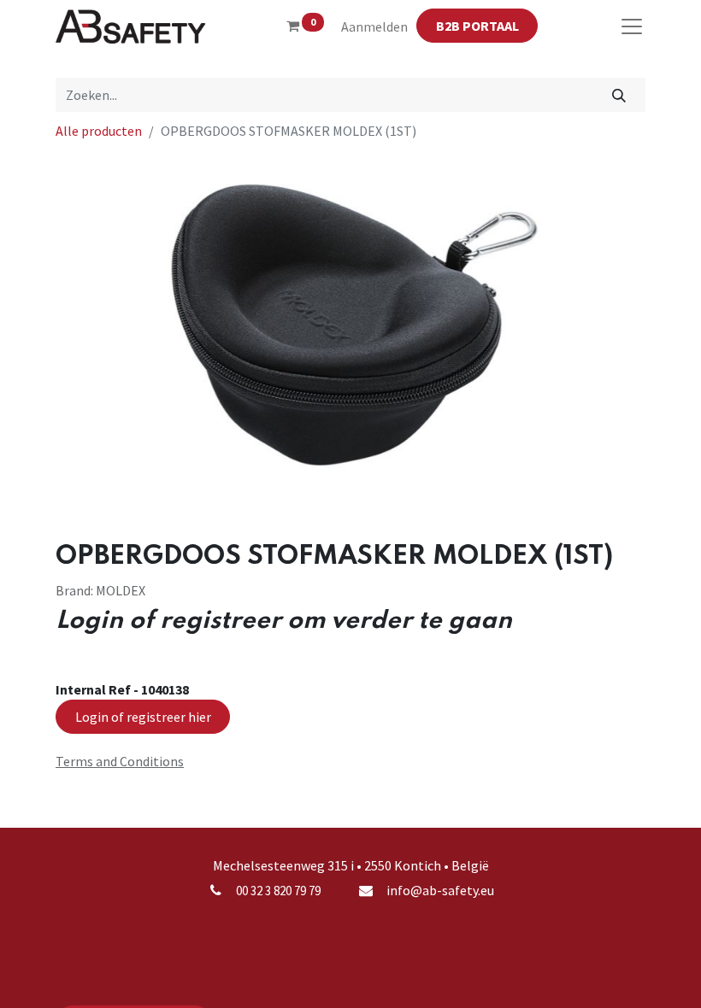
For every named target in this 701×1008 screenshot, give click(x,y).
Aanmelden (374, 26)
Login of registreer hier (143, 716)
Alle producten (99, 130)
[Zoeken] (619, 95)
